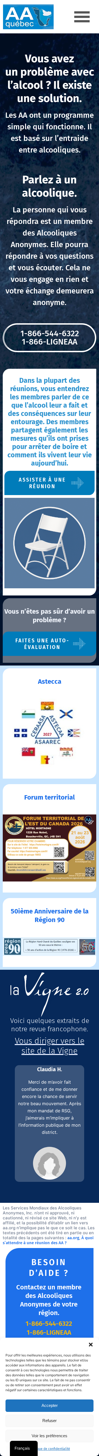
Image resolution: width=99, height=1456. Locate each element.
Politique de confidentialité (49, 1449)
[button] (91, 1344)
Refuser (49, 1420)
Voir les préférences (49, 1435)
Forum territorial (49, 797)
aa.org (73, 1237)
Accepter (50, 1405)
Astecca (49, 681)
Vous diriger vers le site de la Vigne (49, 1046)
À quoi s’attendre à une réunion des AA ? (48, 1240)
